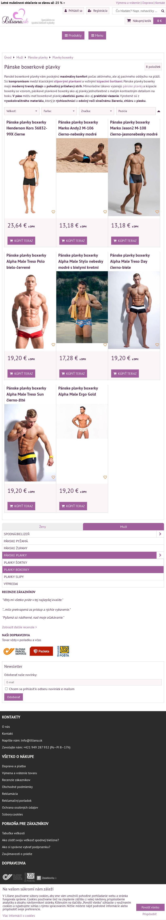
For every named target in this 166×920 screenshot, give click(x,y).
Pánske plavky (15, 555)
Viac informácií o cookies (19, 916)
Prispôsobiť (149, 914)
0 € (159, 21)
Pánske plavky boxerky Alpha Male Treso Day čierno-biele (130, 261)
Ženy (42, 527)
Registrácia (100, 11)
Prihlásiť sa (75, 11)
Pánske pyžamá (16, 541)
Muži (123, 527)
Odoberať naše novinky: (20, 675)
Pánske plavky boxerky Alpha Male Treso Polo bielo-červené (26, 261)
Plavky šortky (15, 562)
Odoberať (13, 697)
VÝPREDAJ (11, 584)
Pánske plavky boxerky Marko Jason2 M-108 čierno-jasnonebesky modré (133, 128)
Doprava (147, 3)
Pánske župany (15, 548)
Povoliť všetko (150, 907)
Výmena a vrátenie (128, 3)
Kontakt (160, 3)
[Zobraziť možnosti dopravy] (37, 656)
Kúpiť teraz (23, 241)
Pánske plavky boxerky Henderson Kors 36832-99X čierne (26, 128)
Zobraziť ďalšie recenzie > (19, 627)
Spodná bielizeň (17, 534)
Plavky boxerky (16, 570)
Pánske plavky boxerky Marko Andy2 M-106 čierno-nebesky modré (78, 128)
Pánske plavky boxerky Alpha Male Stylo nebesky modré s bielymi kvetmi (80, 261)
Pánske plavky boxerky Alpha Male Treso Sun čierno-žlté (26, 393)
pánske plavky (133, 86)
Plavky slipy (14, 577)
